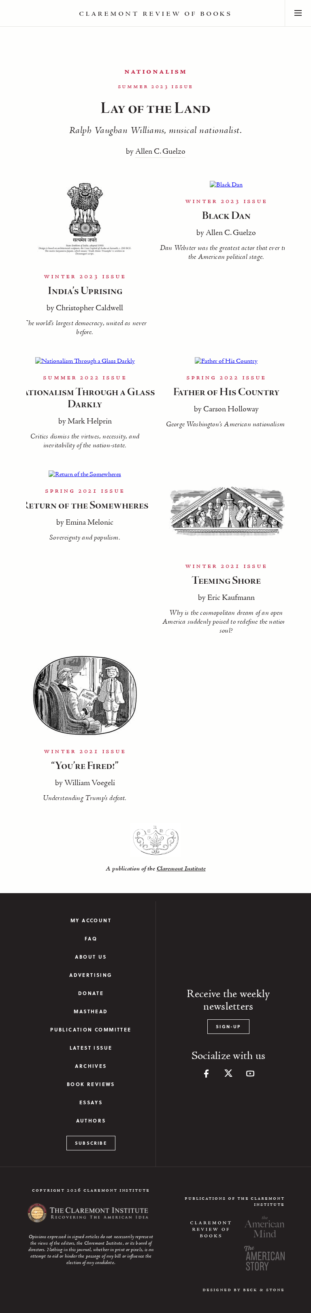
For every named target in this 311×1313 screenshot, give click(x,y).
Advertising (90, 975)
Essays (90, 1102)
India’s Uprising (85, 291)
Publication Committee (90, 1030)
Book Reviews (91, 1084)
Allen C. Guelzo (160, 152)
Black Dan (226, 216)
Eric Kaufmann (231, 598)
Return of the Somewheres (85, 505)
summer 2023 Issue (156, 87)
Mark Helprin (90, 421)
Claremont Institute (181, 869)
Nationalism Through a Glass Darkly (85, 398)
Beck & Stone (264, 1289)
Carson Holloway (231, 409)
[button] (298, 13)
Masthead (91, 1011)
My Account (90, 920)
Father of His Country (226, 392)
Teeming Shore (226, 581)
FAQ (91, 939)
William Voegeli (89, 783)
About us (91, 957)
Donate (91, 993)
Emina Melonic (89, 522)
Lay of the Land (155, 108)
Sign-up (228, 1026)
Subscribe (91, 1142)
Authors (91, 1121)
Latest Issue (91, 1048)
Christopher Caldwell (89, 308)
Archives (91, 1066)
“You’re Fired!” (85, 766)
